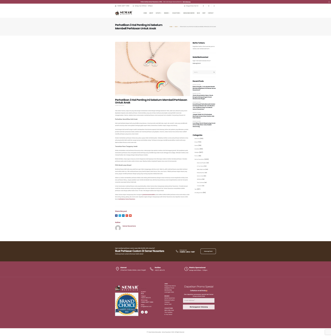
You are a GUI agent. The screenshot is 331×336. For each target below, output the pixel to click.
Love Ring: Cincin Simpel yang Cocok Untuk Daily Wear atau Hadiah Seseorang (204, 124)
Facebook (116, 215)
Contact (211, 13)
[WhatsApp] (214, 6)
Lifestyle (197, 152)
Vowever (199, 186)
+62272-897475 (146, 298)
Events (196, 145)
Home (145, 13)
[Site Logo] (123, 13)
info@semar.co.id (146, 306)
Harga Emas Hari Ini (188, 13)
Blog (198, 13)
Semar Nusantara (119, 105)
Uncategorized (198, 192)
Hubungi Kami (197, 63)
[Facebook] (203, 6)
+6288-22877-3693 (147, 302)
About (151, 13)
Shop (203, 13)
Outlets (158, 13)
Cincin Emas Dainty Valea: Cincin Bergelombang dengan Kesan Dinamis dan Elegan (203, 97)
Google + (127, 215)
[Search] (214, 72)
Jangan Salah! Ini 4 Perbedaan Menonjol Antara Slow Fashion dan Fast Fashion (203, 116)
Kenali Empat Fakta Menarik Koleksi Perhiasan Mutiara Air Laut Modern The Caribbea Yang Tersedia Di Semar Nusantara (204, 106)
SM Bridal (199, 179)
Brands (166, 13)
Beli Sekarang (186, 2)
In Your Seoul (200, 166)
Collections (176, 13)
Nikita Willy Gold (201, 169)
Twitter (120, 215)
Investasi (197, 149)
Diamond (197, 138)
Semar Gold (200, 176)
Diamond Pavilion (201, 163)
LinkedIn (123, 215)
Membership (168, 290)
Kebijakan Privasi (169, 288)
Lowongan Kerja (169, 292)
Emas (196, 142)
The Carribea (200, 182)
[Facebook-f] (146, 312)
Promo (196, 156)
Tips (196, 189)
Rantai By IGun (200, 172)
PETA (142, 293)
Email (130, 215)
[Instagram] (208, 6)
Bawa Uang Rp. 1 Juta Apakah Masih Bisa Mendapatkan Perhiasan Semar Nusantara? (204, 88)
